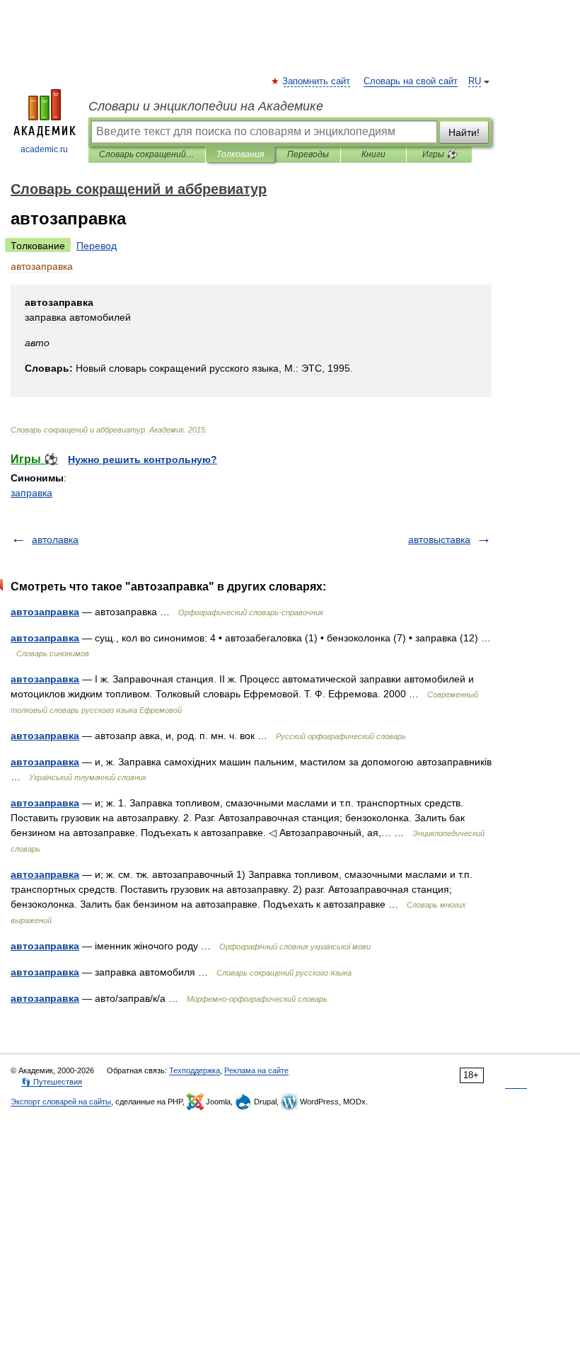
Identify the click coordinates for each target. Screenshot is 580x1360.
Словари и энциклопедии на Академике (205, 106)
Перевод (96, 245)
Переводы (308, 154)
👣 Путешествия (51, 1082)
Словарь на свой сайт (411, 81)
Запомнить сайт (317, 81)
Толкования (240, 154)
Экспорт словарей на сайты (61, 1101)
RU (474, 81)
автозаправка (45, 611)
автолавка (55, 539)
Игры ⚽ (439, 154)
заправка (31, 492)
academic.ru (44, 149)
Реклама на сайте (256, 1070)
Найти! (464, 132)
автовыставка (439, 539)
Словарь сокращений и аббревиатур (147, 154)
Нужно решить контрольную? (142, 459)
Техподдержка (194, 1070)
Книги (373, 154)
